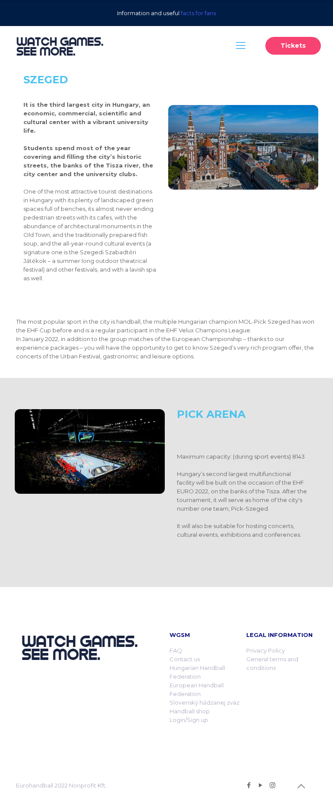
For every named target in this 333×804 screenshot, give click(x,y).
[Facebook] (249, 785)
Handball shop (190, 711)
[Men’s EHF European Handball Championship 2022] (59, 45)
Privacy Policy (265, 650)
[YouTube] (260, 785)
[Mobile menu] (240, 45)
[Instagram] (272, 785)
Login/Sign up (189, 719)
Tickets (293, 45)
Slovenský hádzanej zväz (204, 702)
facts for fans (198, 13)
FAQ (176, 650)
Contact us (185, 659)
